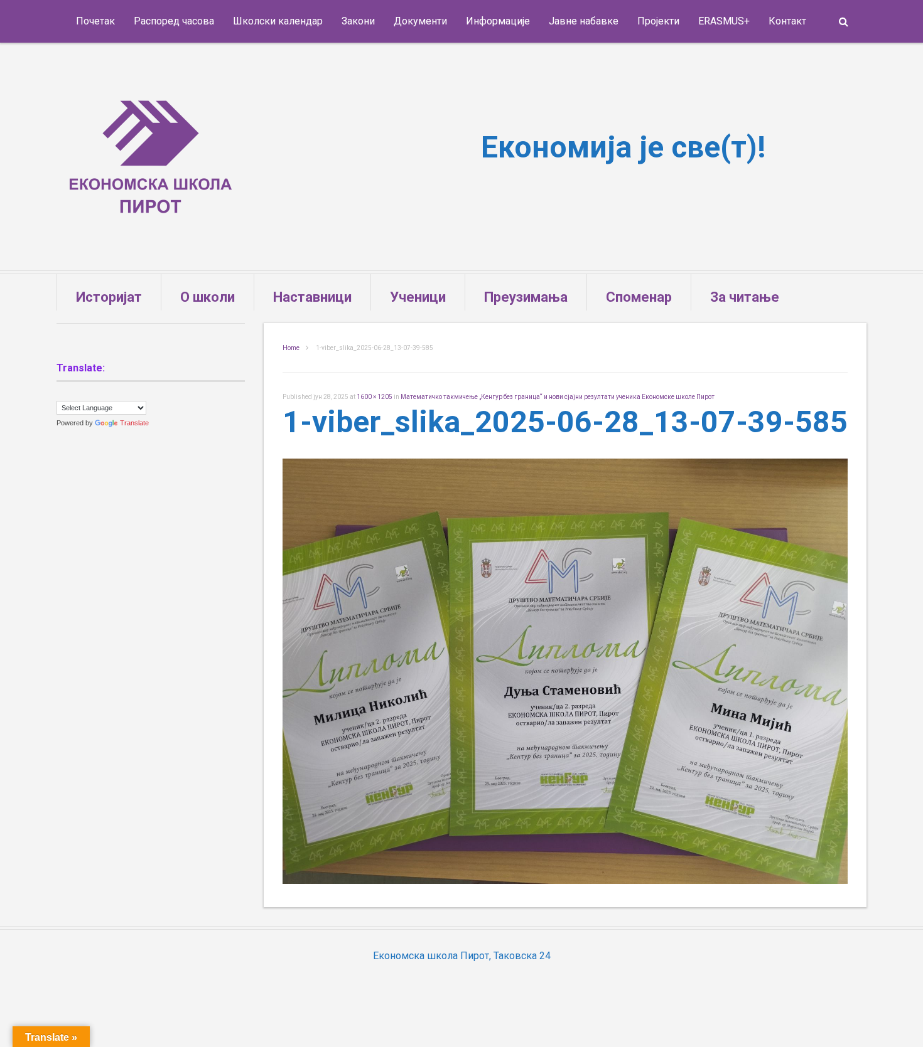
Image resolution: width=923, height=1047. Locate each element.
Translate (134, 423)
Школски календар (278, 21)
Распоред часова (174, 21)
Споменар (639, 297)
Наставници (312, 297)
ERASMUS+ (724, 21)
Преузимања (526, 297)
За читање (744, 297)
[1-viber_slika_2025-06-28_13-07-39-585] (565, 880)
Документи (420, 21)
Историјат (109, 297)
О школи (207, 297)
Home (291, 347)
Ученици (418, 297)
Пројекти (658, 21)
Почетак (95, 21)
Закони (358, 21)
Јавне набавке (583, 21)
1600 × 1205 (374, 396)
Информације (498, 21)
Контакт (787, 21)
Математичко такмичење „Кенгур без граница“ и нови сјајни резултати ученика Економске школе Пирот (558, 396)
